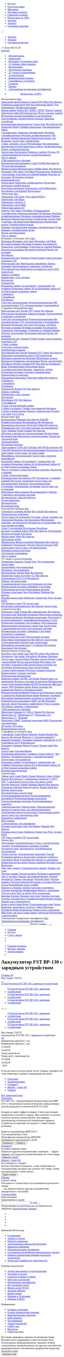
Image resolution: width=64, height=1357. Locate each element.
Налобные (42, 528)
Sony (43, 124)
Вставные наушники (12, 617)
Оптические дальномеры (14, 553)
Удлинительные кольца (21, 224)
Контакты (12, 1329)
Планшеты (7, 745)
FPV (34, 478)
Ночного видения (10, 533)
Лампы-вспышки (37, 313)
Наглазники (21, 152)
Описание (12, 1079)
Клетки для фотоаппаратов (36, 155)
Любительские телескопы (14, 514)
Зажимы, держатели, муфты (38, 369)
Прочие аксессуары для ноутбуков (31, 667)
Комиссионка (14, 1293)
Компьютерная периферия (15, 692)
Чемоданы (47, 907)
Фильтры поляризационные (36, 135)
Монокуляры (8, 536)
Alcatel (41, 754)
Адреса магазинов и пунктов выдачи (27, 1271)
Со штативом (28, 285)
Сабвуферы (32, 586)
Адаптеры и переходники (14, 347)
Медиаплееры (8, 572)
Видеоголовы (51, 433)
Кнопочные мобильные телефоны (19, 754)
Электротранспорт (11, 807)
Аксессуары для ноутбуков (15, 659)
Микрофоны (7, 645)
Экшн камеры (8, 447)
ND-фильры (45, 213)
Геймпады (29, 598)
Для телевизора (49, 623)
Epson (17, 575)
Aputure (41, 258)
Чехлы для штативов (51, 361)
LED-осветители (43, 355)
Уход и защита (8, 157)
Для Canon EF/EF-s (35, 196)
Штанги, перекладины (39, 411)
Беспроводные (9, 614)
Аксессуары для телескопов (16, 517)
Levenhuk (16, 531)
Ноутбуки (6, 653)
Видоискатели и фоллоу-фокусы (18, 497)
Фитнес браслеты (10, 784)
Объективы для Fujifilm (13, 205)
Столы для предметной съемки (17, 405)
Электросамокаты (45, 807)
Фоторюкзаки (34, 143)
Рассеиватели (43, 171)
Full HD (44, 419)
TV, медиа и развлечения (22, 72)
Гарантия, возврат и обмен (21, 1276)
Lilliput (40, 377)
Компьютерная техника (21, 78)
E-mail (34, 1202)
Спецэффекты (8, 403)
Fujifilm (42, 163)
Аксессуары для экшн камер (29, 453)
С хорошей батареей (42, 756)
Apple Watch (21, 776)
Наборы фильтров (20, 138)
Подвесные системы (12, 372)
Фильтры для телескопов (27, 520)
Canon (36, 124)
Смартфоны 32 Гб (52, 740)
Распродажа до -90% (18, 17)
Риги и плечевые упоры (14, 469)
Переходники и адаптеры (14, 375)
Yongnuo (25, 258)
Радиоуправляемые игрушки (16, 801)
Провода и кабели (37, 152)
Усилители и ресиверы (13, 634)
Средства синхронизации (14, 302)
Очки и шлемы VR (15, 837)
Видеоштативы (9, 436)
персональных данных (25, 1208)
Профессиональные (26, 107)
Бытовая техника (10, 896)
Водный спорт (54, 862)
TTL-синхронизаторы (31, 305)
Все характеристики (12, 1095)
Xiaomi (27, 561)
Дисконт (11, 23)
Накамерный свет (10, 180)
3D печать (6, 726)
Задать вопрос (9, 1174)
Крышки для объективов (14, 227)
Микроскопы (8, 542)
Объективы (15, 58)
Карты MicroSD (15, 113)
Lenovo (42, 653)
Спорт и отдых (9, 854)
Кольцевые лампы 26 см (24, 288)
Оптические (19, 545)
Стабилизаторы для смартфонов (18, 823)
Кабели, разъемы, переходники (21, 706)
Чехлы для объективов (13, 233)
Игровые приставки (12, 592)
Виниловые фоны (35, 366)
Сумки (38, 907)
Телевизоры (7, 561)
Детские (31, 545)
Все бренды (56, 102)
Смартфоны (7, 734)
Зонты (57, 904)
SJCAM (28, 447)
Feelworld (32, 377)
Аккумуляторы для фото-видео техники (22, 118)
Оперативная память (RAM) (23, 684)
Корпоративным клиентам (21, 1315)
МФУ (46, 720)
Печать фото (7, 182)
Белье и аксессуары (11, 904)
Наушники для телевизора (15, 570)
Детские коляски (28, 873)
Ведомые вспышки (32, 244)
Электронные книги (49, 812)
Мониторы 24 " (43, 715)
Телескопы (7, 511)
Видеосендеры (9, 503)
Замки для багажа (39, 912)
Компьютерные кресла (13, 728)
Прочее (12, 86)
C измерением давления (35, 779)
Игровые (43, 656)
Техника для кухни (30, 896)
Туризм (50, 854)
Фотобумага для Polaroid (14, 191)
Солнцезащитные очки (41, 904)
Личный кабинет (16, 1290)
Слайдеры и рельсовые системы (18, 494)
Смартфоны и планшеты (22, 81)
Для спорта (53, 617)
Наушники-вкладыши (35, 617)
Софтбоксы (7, 294)
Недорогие (47, 422)
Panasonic (21, 419)
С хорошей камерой (42, 737)
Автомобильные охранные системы (30, 846)
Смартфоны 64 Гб (10, 742)
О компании (14, 1235)
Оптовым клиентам (17, 26)
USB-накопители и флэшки (15, 160)
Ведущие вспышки (11, 244)
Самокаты (41, 857)
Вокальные (7, 648)
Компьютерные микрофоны (16, 701)
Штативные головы (46, 358)
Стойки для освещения (34, 408)
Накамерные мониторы (13, 377)
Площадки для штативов (27, 361)
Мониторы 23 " (26, 715)
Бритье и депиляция (48, 890)
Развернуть (7, 1143)
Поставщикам (14, 1320)
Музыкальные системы (13, 586)
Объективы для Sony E (13, 202)
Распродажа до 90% (30, 94)
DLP (18, 578)
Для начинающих (51, 127)
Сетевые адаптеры (26, 673)
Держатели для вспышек (14, 330)
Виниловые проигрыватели (16, 606)
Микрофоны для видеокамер (16, 455)
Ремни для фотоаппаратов (15, 149)
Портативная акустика (13, 589)
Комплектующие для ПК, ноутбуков (20, 678)
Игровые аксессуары (12, 598)
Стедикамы (7, 486)
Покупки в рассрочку (18, 1279)
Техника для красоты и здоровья (18, 898)
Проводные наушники (13, 623)
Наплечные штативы (38, 469)
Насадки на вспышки (12, 249)
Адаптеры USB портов (23, 664)
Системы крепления (12, 369)
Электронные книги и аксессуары (19, 812)
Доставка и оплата (17, 12)
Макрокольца (37, 221)
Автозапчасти (26, 848)
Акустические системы (39, 584)
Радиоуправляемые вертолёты (30, 798)
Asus (26, 653)
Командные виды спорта (14, 862)
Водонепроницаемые (34, 450)
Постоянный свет (10, 269)
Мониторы (7, 712)
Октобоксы (7, 299)
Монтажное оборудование (15, 492)
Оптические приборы (20, 69)
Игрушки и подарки (41, 882)
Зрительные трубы (11, 539)
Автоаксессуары (10, 848)
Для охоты (26, 533)
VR (3, 603)
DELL (30, 712)
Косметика (16, 890)
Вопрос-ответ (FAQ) (18, 1288)
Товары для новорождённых (33, 876)
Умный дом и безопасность (15, 901)
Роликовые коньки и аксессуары (18, 857)
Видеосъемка (16, 67)
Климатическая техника (49, 898)
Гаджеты (13, 83)
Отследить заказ (16, 6)
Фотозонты (7, 280)
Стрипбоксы (8, 297)
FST (30, 311)
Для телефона (33, 623)
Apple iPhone (21, 734)
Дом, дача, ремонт (10, 868)
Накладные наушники (50, 614)
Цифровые (7, 545)
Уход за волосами (41, 893)
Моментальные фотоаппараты (17, 168)
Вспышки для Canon (23, 241)
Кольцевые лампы (11, 285)
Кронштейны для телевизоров (17, 567)
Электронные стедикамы (27, 486)
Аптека (26, 887)
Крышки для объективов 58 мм (17, 230)
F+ (53, 754)
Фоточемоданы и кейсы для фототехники (40, 146)
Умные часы (7, 776)
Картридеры (30, 113)
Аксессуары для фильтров (25, 141)
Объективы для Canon (13, 196)
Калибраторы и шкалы (13, 350)
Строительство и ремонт (34, 868)
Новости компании (17, 1241)
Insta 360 (36, 447)
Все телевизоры (46, 561)
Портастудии (27, 642)
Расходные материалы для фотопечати (28, 184)
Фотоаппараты (16, 55)
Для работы (31, 656)
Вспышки (6, 171)
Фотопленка (34, 191)
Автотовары (7, 843)
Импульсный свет (10, 263)
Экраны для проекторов (14, 581)
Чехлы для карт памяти (50, 113)
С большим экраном (31, 740)
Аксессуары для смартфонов (16, 751)
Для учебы (19, 656)
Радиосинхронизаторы (41, 302)
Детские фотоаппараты (13, 166)
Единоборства (27, 859)
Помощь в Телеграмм (18, 1296)
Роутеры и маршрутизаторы (40, 670)
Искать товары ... (40, 924)
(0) (2, 1038)
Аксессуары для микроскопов (31, 547)
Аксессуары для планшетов (15, 759)
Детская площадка (20, 882)
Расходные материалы (13, 188)
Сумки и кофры (9, 344)
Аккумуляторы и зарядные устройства (32, 266)
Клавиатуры (36, 692)
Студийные (37, 645)
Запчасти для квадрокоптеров (34, 483)
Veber (32, 531)
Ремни (16, 910)
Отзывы (12, 1084)
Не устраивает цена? (18, 1285)
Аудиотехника (16, 75)
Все (19, 99)
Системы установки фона (37, 372)
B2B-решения (14, 1318)
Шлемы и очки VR (15, 603)
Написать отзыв (9, 1157)
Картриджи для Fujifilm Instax (41, 188)
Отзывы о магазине (17, 1309)
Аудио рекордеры (10, 500)
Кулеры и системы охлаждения (31, 681)
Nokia (49, 754)
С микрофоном (30, 620)
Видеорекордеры (10, 506)
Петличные (50, 645)
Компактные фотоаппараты (15, 163)
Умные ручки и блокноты (46, 910)
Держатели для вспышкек (15, 246)
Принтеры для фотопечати (29, 182)
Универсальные (41, 210)
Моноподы (7, 361)
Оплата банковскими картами (23, 1312)
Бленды (5, 210)
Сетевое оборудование (13, 670)
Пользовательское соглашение (23, 1249)
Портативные (8, 578)
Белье (25, 904)
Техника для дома (50, 896)
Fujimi (33, 258)
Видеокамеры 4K (32, 422)
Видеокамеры (8, 419)
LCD (24, 578)
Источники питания (12, 116)
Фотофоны (7, 364)
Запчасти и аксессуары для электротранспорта (25, 809)
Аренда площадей (17, 1323)
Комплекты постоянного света (37, 269)
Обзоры (11, 1090)
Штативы (31, 358)
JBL (30, 611)
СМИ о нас (13, 1326)
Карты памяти (8, 110)
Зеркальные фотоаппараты (15, 102)
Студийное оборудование (22, 64)
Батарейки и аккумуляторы (37, 116)
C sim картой (14, 781)
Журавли (51, 408)
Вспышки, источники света (23, 61)
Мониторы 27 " (9, 717)
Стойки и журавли (11, 408)
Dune (27, 572)
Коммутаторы (8, 673)
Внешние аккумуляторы (14, 770)
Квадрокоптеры (9, 478)
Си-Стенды (18, 414)
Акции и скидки (16, 1238)
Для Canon (17, 171)
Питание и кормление (48, 873)
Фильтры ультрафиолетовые (36, 216)
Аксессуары (7, 152)
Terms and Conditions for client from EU (27, 1260)
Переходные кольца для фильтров (29, 219)
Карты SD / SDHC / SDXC (31, 110)
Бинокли (6, 531)
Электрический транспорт (32, 854)
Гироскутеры (28, 807)
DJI (44, 447)
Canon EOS (36, 102)
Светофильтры (9, 132)
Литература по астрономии (42, 522)
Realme (50, 734)
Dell (32, 653)
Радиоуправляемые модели (15, 795)
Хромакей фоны (16, 366)
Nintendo (45, 592)
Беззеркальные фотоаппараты (17, 124)
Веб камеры (7, 698)
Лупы (4, 528)
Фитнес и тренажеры (47, 859)
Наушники (7, 611)
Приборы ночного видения (15, 550)
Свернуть (20, 1143)
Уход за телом (8, 893)
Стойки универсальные (13, 411)
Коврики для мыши (50, 695)
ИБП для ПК (38, 701)
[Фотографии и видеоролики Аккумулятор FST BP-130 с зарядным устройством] (35, 991)
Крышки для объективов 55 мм (44, 227)
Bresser (20, 542)
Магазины (12, 9)
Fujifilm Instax (41, 168)
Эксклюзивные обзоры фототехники (26, 1244)
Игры (16, 859)
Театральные (55, 531)
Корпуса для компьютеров (28, 689)
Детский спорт (42, 879)
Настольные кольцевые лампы (21, 291)
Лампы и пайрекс (10, 274)
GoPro (20, 447)
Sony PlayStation (31, 592)
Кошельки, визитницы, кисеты (17, 907)
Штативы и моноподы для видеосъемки (22, 433)
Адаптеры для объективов (15, 221)
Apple (16, 611)
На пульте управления (22, 481)
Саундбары (45, 586)
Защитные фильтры (27, 213)
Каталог (5, 50)
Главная (11, 929)
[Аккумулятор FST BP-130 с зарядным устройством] (29, 983)
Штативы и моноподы (13, 358)
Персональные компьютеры (16, 676)
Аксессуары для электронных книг (20, 815)
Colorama (26, 364)
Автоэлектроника (24, 843)
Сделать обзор (8, 1194)
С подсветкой (15, 528)
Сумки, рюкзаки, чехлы (13, 143)
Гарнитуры (41, 598)
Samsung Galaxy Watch (48, 776)
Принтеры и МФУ (11, 720)
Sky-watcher (38, 511)
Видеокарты (45, 684)
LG (33, 575)
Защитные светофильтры (30, 132)
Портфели (7, 910)
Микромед (40, 542)
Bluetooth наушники (27, 614)
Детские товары (9, 873)
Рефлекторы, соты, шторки (15, 277)
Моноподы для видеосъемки (33, 436)
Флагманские (28, 742)
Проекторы (7, 575)
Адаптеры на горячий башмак (32, 174)
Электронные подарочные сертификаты (30, 89)
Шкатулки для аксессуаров (15, 912)
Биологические (44, 545)
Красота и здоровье (11, 887)
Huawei (27, 745)
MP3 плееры (7, 820)
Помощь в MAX (16, 1299)
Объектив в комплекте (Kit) (15, 104)
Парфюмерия (30, 890)
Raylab (24, 311)
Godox (36, 311)
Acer (23, 575)
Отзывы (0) (7, 975)
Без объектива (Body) (42, 104)
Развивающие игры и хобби (23, 885)
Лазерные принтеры (32, 720)
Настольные (29, 528)
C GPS (52, 779)
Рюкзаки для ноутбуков (42, 659)
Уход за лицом (23, 893)
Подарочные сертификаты (21, 1282)
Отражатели (7, 283)
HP (35, 653)
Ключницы (26, 910)
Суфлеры (52, 492)
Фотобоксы (7, 255)
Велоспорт (7, 865)
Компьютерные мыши (27, 695)
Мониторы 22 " (9, 715)
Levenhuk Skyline (22, 511)
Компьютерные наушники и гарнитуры (22, 625)
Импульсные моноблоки (34, 263)
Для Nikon (29, 171)
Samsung (18, 561)
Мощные (53, 656)
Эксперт (11, 20)
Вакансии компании (18, 1246)
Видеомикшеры (38, 492)
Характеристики (16, 1081)
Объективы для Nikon (12, 199)
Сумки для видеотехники (14, 475)
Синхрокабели (51, 305)
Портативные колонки (38, 589)
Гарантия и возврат (17, 15)
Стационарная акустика (14, 584)
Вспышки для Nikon (45, 241)
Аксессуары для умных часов (36, 781)
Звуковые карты (22, 687)
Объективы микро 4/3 (12, 207)
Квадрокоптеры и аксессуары (16, 793)
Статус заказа (14, 935)
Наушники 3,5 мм (47, 620)
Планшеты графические (30, 703)
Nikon (46, 102)
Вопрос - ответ (17, 1087)
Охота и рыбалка (37, 862)
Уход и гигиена (9, 876)
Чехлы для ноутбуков (28, 662)
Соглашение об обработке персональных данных (33, 1252)
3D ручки (18, 726)
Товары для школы (23, 879)
